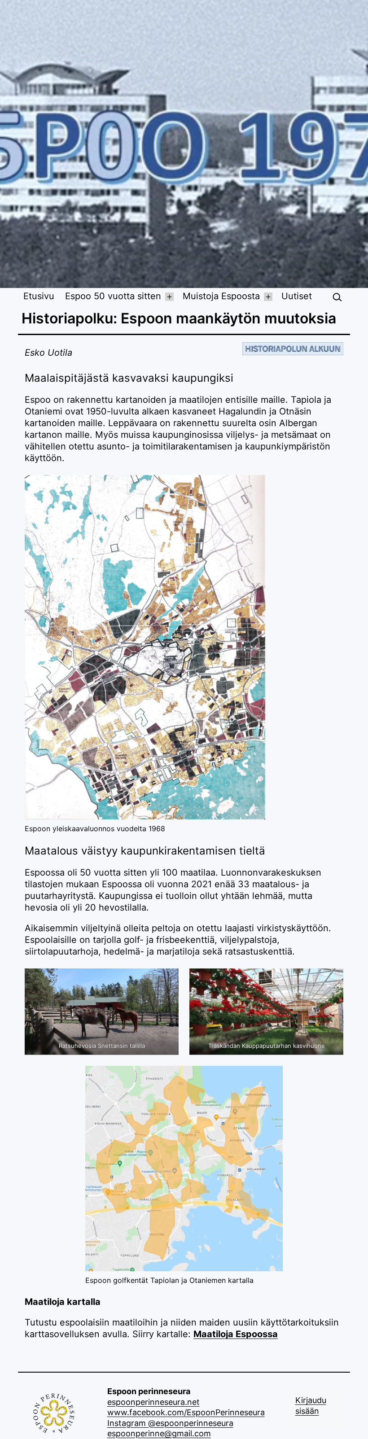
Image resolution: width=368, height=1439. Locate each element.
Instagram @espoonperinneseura (170, 1423)
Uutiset (296, 296)
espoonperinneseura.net (153, 1402)
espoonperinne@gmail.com (159, 1433)
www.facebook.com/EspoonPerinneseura (186, 1412)
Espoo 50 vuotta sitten (113, 296)
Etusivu (38, 296)
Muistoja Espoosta (221, 296)
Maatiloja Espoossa (235, 1334)
